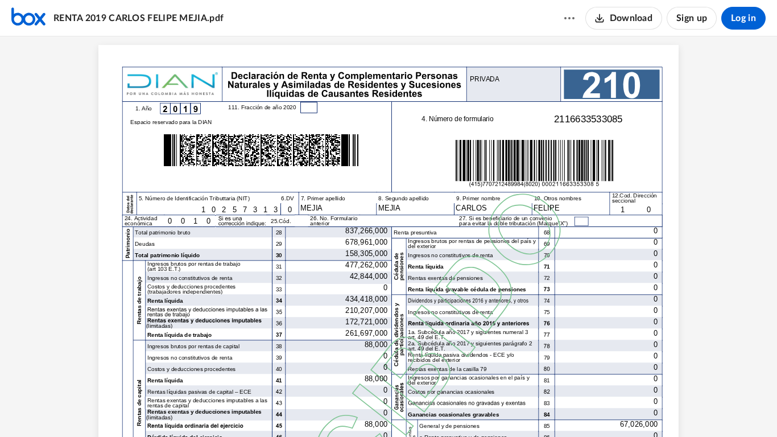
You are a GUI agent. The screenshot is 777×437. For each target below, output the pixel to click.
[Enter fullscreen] (452, 409)
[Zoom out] (368, 409)
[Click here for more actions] (569, 18)
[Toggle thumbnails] (325, 409)
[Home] (28, 18)
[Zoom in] (407, 409)
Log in (743, 18)
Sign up (691, 18)
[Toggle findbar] (346, 409)
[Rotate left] (430, 409)
